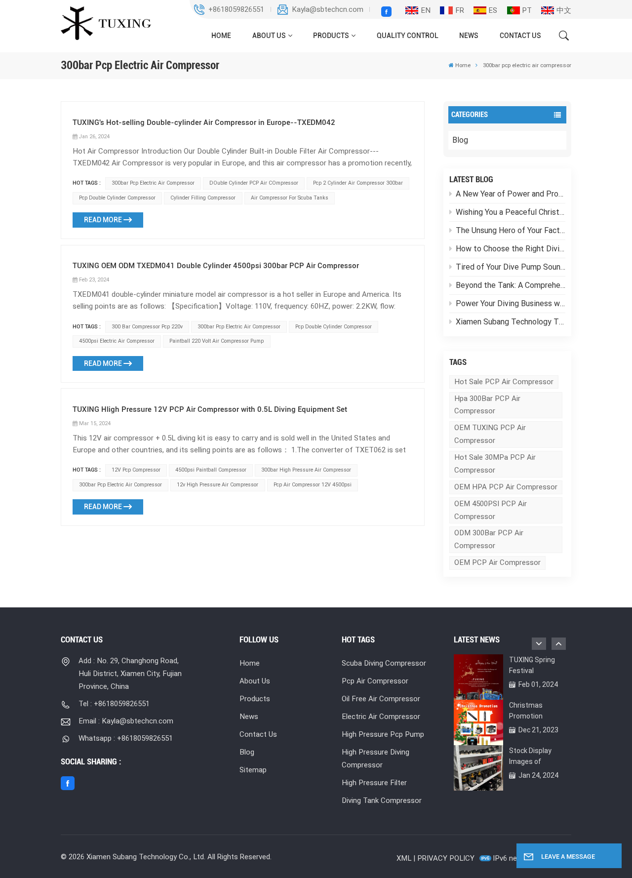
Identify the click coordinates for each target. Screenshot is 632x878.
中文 (563, 10)
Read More (103, 220)
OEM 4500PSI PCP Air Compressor (490, 510)
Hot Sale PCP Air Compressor (503, 381)
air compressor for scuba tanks (289, 198)
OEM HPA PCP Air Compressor (505, 486)
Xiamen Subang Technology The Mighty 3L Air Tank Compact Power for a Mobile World (510, 321)
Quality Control (407, 36)
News (468, 36)
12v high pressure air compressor (217, 484)
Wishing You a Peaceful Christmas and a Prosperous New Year (510, 212)
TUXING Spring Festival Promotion (532, 666)
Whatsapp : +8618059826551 (126, 738)
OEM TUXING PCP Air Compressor (490, 434)
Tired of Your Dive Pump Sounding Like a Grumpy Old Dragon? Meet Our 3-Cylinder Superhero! (510, 267)
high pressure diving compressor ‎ (375, 758)
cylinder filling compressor (203, 198)
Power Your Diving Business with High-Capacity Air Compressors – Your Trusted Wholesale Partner (510, 303)
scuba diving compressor (384, 663)
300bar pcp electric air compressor (153, 183)
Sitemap (253, 769)
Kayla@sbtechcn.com (327, 9)
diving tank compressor (382, 800)
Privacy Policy (445, 858)
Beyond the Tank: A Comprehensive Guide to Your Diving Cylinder (510, 285)
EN (426, 10)
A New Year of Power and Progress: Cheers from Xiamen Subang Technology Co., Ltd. (510, 194)
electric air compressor (381, 716)
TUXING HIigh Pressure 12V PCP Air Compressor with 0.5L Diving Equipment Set (210, 409)
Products (331, 36)
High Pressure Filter (374, 782)
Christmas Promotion (526, 710)
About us (269, 36)
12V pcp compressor (136, 470)
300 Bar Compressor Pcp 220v (147, 326)
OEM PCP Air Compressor (497, 562)
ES (492, 10)
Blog (460, 140)
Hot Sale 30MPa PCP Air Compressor (495, 464)
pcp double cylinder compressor (117, 198)
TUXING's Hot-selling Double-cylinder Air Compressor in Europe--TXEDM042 (204, 122)
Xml (403, 858)
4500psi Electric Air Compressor (117, 341)
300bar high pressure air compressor (306, 470)
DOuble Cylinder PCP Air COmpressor (253, 183)
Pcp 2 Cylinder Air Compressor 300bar (358, 183)
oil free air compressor (381, 698)
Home (221, 36)
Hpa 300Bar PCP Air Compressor (487, 405)
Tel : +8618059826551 (114, 703)
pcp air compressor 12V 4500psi (313, 484)
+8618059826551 (236, 9)
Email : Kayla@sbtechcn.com (126, 721)
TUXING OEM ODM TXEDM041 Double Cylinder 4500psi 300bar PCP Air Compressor (216, 265)
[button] (559, 644)
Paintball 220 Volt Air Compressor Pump (216, 341)
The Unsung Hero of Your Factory (510, 230)
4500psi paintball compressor (210, 470)
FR (459, 10)
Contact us (520, 36)
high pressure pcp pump (383, 734)
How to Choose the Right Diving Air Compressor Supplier (510, 248)
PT (527, 10)
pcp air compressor (375, 681)
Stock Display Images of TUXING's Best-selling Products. (535, 757)
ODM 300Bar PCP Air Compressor (488, 539)
